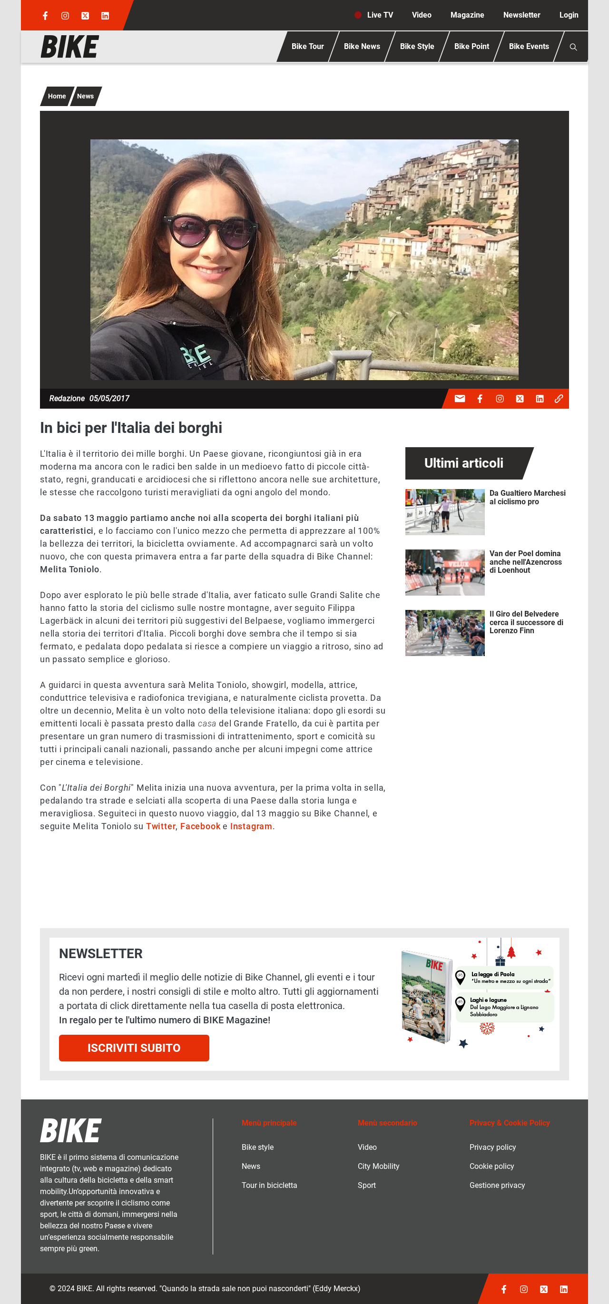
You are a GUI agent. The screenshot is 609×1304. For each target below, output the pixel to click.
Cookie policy (492, 1166)
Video (422, 15)
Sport (367, 1185)
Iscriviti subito (134, 1048)
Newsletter (521, 15)
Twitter (161, 826)
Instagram (251, 826)
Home (57, 96)
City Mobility (379, 1166)
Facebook (200, 826)
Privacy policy (493, 1147)
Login (569, 15)
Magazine (467, 15)
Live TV (380, 15)
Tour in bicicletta (269, 1185)
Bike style (258, 1147)
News (85, 96)
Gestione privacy (497, 1185)
